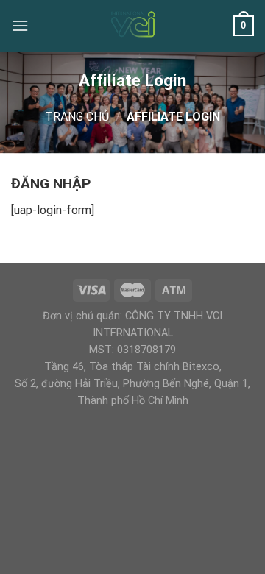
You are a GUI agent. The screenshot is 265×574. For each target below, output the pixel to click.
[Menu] (20, 25)
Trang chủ (77, 117)
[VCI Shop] (132, 26)
